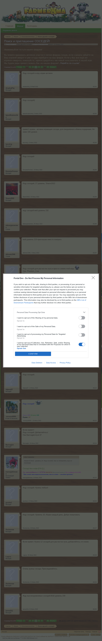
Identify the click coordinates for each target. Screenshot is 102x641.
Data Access (51, 363)
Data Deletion (37, 363)
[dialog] (51, 320)
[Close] (94, 278)
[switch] (82, 317)
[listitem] (51, 312)
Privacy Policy (65, 363)
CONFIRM (33, 354)
